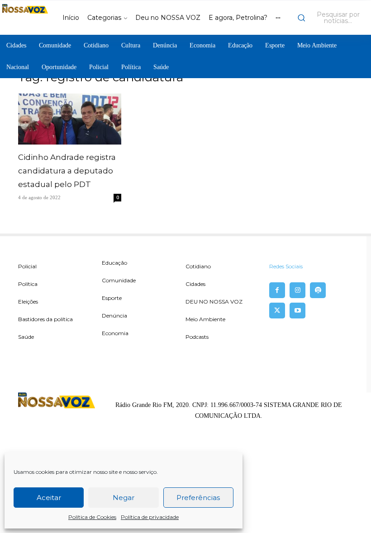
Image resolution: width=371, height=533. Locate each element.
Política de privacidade (150, 517)
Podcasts (197, 336)
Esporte (112, 298)
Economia (115, 333)
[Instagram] (297, 290)
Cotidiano (198, 266)
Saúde (26, 336)
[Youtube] (297, 310)
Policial (27, 266)
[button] (332, 17)
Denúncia (114, 315)
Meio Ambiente (205, 319)
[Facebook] (277, 290)
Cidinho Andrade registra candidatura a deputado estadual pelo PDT (67, 171)
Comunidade (119, 280)
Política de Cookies (92, 517)
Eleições (28, 301)
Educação (114, 262)
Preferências (198, 497)
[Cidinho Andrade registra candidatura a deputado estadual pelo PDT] (69, 119)
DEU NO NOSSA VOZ (214, 301)
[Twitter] (277, 310)
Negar (123, 497)
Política (28, 284)
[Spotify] (318, 290)
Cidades (195, 284)
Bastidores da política (45, 319)
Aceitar (49, 497)
